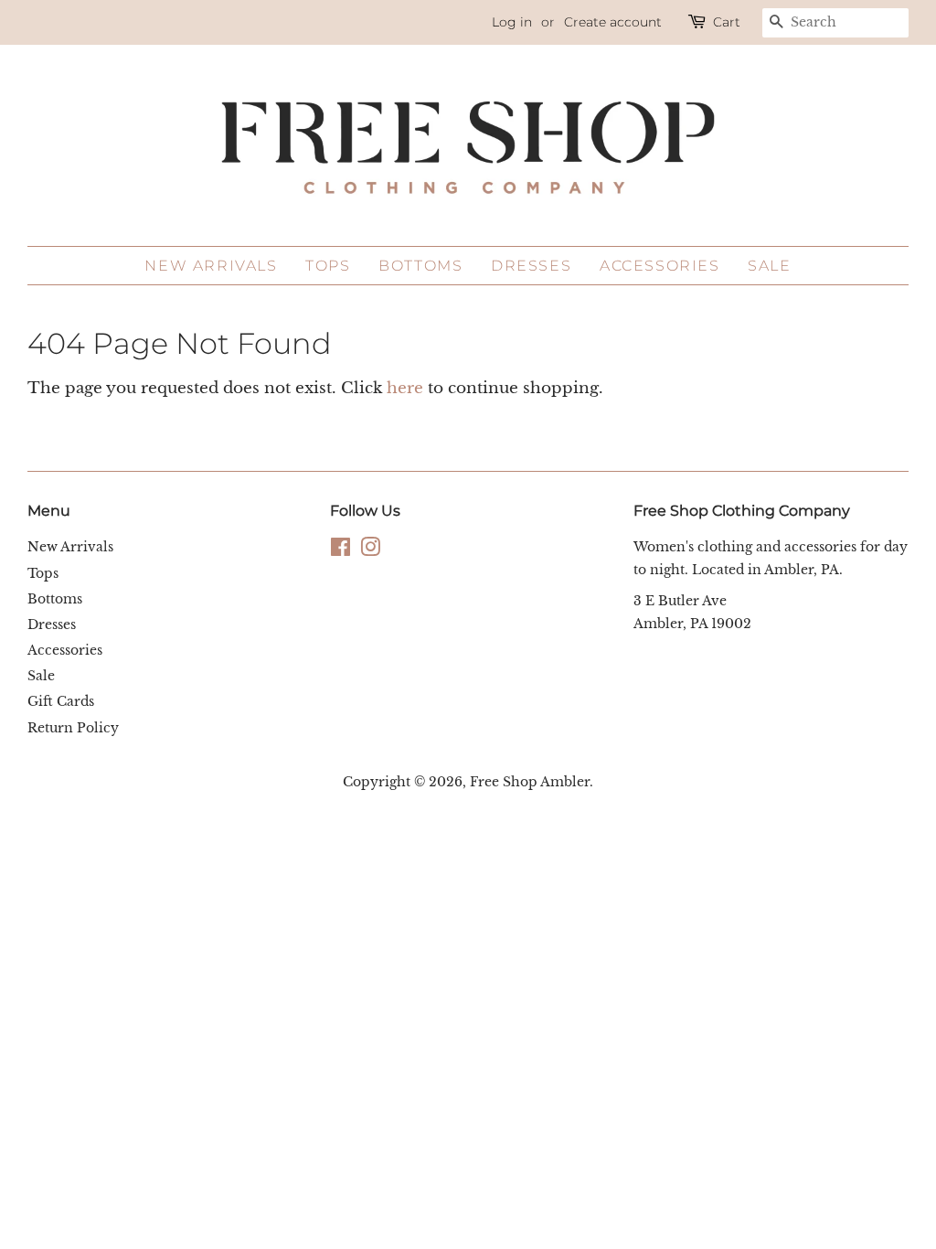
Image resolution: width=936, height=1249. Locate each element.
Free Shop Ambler (530, 782)
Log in (512, 22)
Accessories (660, 265)
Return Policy (73, 728)
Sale (769, 265)
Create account (613, 22)
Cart (726, 22)
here (405, 388)
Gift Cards (60, 701)
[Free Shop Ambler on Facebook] (340, 550)
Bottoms (420, 265)
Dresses (531, 265)
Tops (327, 265)
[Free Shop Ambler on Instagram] (370, 550)
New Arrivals (210, 265)
